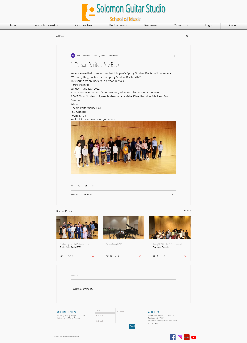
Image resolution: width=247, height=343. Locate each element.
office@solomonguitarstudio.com (162, 320)
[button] (187, 36)
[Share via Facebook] (72, 185)
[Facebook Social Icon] (173, 337)
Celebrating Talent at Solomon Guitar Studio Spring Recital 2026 (75, 246)
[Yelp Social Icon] (187, 337)
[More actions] (174, 55)
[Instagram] (180, 337)
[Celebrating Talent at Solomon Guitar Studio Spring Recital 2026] (77, 227)
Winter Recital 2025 (114, 244)
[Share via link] (93, 185)
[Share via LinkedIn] (86, 185)
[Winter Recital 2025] (123, 227)
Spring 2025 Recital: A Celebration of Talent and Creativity (167, 246)
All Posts (60, 36)
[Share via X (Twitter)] (79, 185)
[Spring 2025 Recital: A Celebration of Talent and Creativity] (170, 227)
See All (187, 210)
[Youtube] (194, 337)
